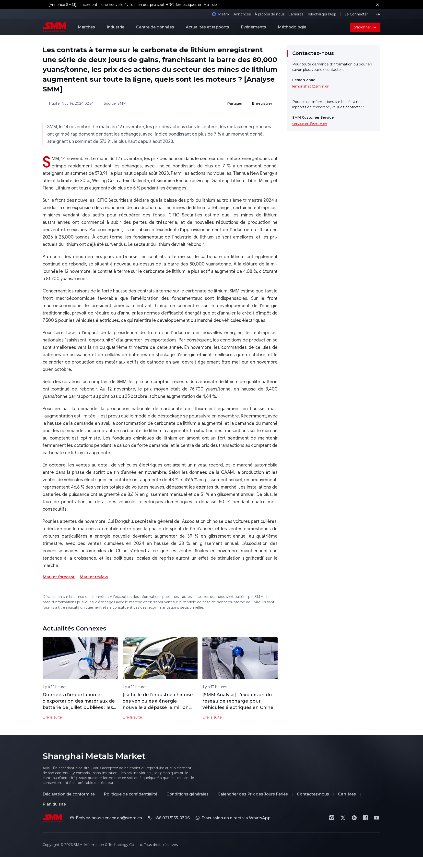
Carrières (295, 14)
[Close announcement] (377, 5)
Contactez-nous (313, 794)
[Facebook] (365, 817)
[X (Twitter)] (343, 817)
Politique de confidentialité (130, 794)
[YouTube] (376, 817)
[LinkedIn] (354, 817)
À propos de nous (269, 14)
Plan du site (54, 804)
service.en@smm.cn (309, 124)
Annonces (242, 14)
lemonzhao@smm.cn (310, 86)
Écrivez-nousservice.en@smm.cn (109, 818)
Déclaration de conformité (69, 794)
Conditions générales (187, 794)
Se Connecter (356, 14)
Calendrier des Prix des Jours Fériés (253, 794)
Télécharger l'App (321, 14)
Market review (94, 577)
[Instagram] (331, 817)
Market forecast (59, 577)
